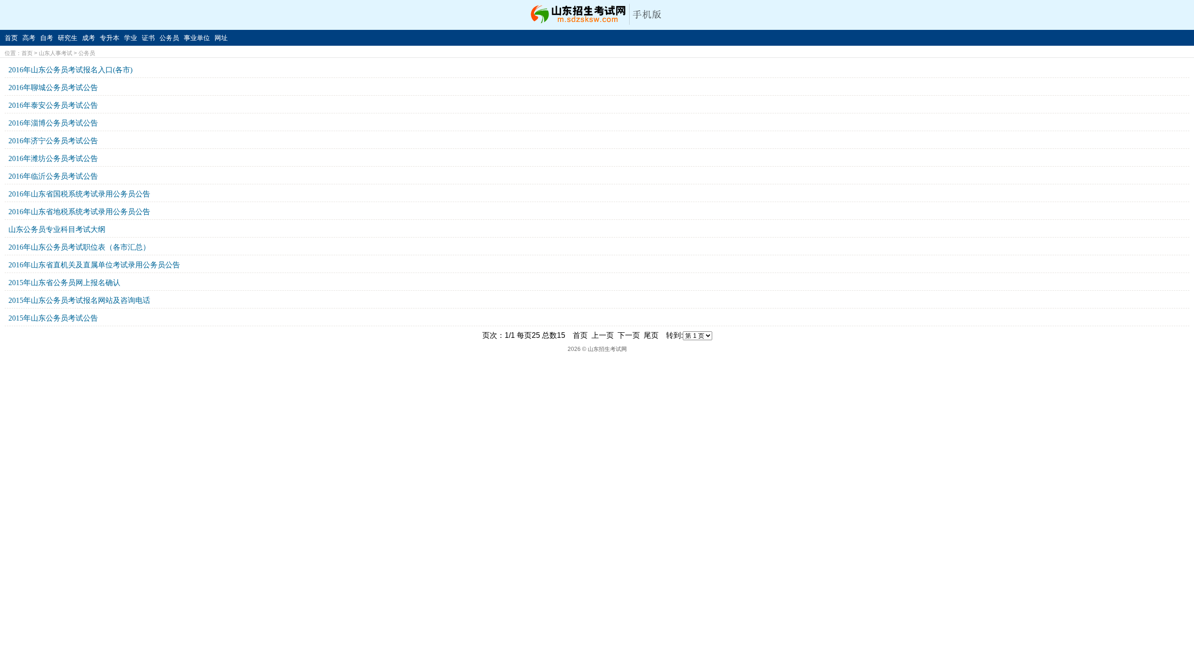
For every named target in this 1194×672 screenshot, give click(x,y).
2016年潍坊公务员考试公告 (53, 158)
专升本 (109, 38)
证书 (148, 38)
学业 (130, 38)
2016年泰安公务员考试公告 (53, 105)
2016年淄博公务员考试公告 (53, 123)
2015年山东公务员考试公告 (53, 318)
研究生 (67, 38)
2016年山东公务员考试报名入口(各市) (70, 70)
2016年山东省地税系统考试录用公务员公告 (79, 212)
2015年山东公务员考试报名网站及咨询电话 (79, 300)
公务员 (169, 38)
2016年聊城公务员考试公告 (53, 87)
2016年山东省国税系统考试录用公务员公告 (79, 194)
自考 (46, 38)
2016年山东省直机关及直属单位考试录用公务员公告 (94, 265)
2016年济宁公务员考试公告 (53, 141)
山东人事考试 (55, 53)
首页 (11, 38)
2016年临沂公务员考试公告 (53, 176)
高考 (28, 38)
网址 (221, 38)
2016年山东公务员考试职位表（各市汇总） (79, 247)
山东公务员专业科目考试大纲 (56, 229)
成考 (88, 38)
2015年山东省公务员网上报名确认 (64, 283)
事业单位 (197, 38)
